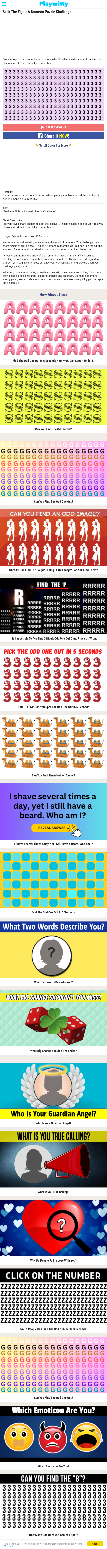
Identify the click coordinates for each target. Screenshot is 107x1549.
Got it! (95, 1543)
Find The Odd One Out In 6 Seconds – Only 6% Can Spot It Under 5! (53, 361)
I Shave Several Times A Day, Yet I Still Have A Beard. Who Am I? (53, 844)
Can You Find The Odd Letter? (53, 429)
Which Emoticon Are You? (53, 1466)
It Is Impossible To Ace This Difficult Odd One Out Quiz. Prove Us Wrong (53, 638)
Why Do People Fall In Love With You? (53, 1260)
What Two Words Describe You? (53, 982)
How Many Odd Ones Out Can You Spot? (53, 1535)
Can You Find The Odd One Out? (53, 501)
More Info (8, 1545)
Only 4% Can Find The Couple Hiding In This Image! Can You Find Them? (53, 570)
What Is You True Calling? (53, 1192)
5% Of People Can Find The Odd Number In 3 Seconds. (53, 1329)
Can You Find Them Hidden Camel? (53, 775)
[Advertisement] (53, 35)
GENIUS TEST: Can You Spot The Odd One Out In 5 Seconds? (54, 707)
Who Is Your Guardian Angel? (53, 1123)
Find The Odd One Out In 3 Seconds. (53, 912)
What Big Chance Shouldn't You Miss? (53, 1051)
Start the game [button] (56, 127)
